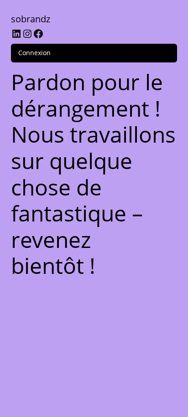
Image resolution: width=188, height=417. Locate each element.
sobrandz (30, 19)
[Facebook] (38, 33)
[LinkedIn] (16, 33)
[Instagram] (27, 33)
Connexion (34, 52)
